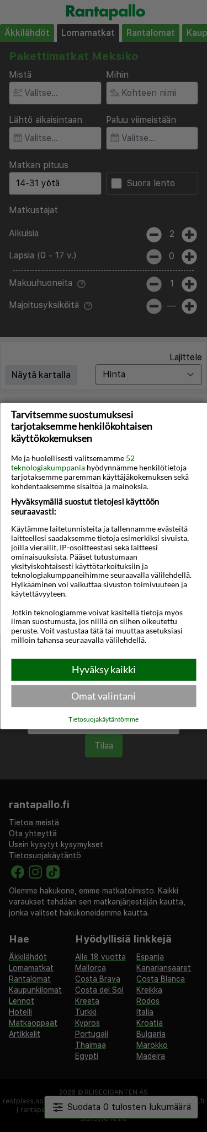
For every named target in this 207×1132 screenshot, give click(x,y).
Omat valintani (103, 696)
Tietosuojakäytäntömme (103, 719)
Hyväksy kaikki (104, 669)
